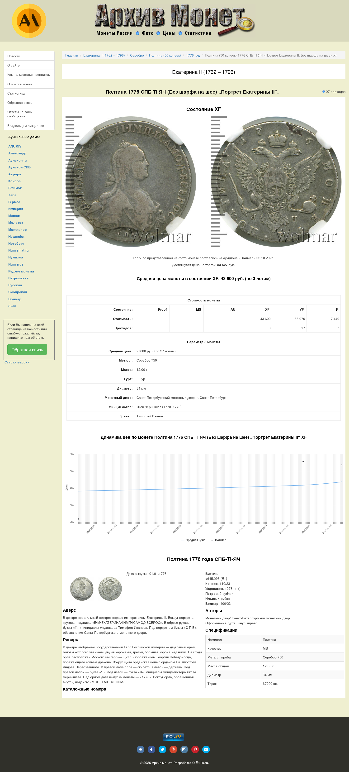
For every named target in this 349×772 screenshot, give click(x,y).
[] (17, 362)
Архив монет (162, 762)
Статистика (16, 93)
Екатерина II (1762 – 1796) (104, 55)
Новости (13, 55)
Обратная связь (19, 102)
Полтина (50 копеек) (165, 55)
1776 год (193, 55)
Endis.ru (202, 762)
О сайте (13, 65)
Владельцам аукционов (25, 125)
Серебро (137, 55)
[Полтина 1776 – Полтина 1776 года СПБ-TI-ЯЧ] (82, 588)
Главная (71, 55)
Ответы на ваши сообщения (20, 113)
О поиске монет (19, 83)
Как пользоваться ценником (29, 74)
